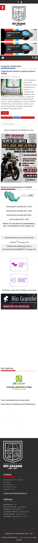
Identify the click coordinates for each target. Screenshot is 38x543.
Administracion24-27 (6, 117)
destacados (16, 117)
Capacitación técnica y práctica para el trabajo (18, 72)
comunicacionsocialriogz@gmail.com (15, 493)
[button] (2, 7)
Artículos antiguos (9, 124)
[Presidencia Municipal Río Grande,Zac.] (19, 54)
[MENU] (36, 57)
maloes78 (17, 77)
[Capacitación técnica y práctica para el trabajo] (12, 80)
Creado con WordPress (9, 537)
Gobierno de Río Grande (27, 117)
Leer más (5, 113)
